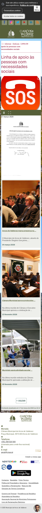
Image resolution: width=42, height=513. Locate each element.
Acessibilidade (33, 483)
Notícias (16, 44)
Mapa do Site (26, 486)
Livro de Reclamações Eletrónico (13, 502)
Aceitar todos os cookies (13, 16)
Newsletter (13, 480)
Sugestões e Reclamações (11, 486)
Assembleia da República (11, 496)
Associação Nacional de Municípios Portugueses (19, 499)
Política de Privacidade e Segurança (14, 483)
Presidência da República (27, 494)
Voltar (21, 401)
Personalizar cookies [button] (12, 10)
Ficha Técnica (24, 480)
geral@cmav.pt (7, 452)
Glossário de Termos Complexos (13, 488)
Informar (8, 44)
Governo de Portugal (9, 494)
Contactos (5, 480)
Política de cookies (28, 5)
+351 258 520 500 (8, 442)
